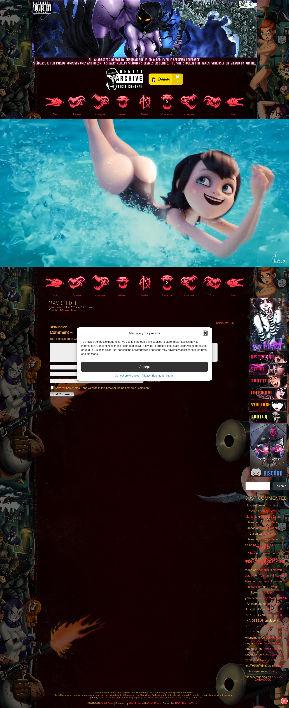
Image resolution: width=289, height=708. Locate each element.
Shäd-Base (144, 28)
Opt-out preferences (127, 375)
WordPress (135, 703)
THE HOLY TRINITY (274, 632)
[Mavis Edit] (144, 265)
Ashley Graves (269, 511)
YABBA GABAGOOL (268, 678)
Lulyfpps (272, 586)
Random (145, 114)
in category (100, 114)
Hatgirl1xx (269, 533)
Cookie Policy (183, 697)
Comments (166, 107)
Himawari (273, 505)
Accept (144, 367)
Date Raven (273, 637)
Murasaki (251, 516)
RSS (177, 703)
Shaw (251, 553)
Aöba (55, 307)
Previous (77, 114)
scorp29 (103, 697)
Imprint (170, 375)
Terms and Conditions (120, 697)
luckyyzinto (254, 586)
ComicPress (154, 703)
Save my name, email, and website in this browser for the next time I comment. (102, 388)
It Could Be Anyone (274, 626)
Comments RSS (225, 323)
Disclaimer (148, 697)
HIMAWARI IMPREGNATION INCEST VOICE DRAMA (263, 561)
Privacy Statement (153, 375)
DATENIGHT (274, 609)
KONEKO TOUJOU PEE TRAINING (269, 546)
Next (212, 114)
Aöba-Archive (68, 310)
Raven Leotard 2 (273, 643)
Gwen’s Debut (271, 516)
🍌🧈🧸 (274, 620)
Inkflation (273, 603)
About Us (197, 697)
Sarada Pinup (269, 553)
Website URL (152, 380)
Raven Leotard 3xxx (273, 660)
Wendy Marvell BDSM (273, 598)
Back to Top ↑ (189, 703)
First (55, 114)
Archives (122, 114)
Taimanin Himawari (269, 570)
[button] (205, 333)
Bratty (280, 665)
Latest (234, 114)
